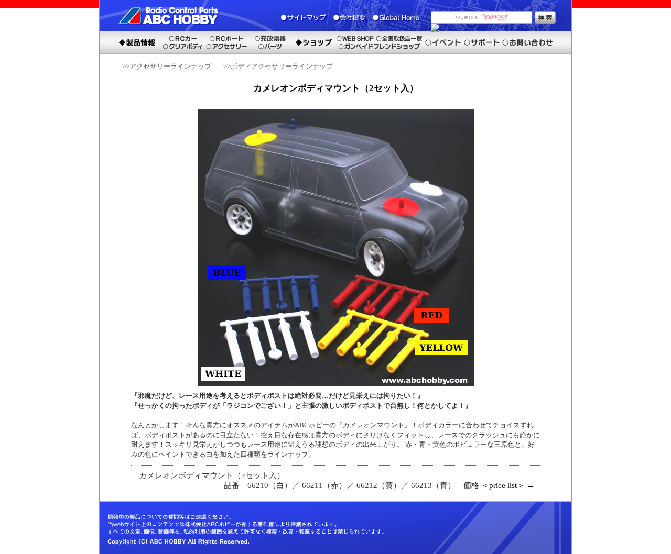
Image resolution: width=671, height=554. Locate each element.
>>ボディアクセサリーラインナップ (278, 66)
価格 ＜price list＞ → (499, 485)
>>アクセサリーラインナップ (166, 66)
